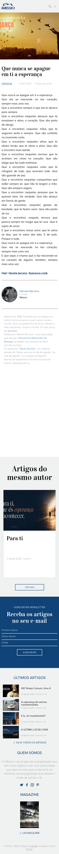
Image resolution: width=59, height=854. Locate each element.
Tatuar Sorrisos (27, 348)
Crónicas (7, 83)
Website (23, 297)
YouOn (29, 849)
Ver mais (29, 587)
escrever (12, 330)
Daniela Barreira (29, 291)
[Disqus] (29, 410)
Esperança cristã (38, 273)
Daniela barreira (18, 273)
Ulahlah (34, 846)
